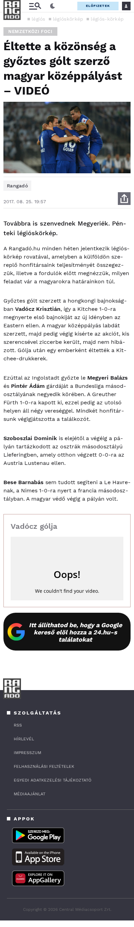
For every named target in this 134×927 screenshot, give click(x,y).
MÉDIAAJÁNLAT (29, 794)
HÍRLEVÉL (24, 739)
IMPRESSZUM (27, 752)
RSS (18, 725)
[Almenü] (35, 6)
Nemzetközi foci (30, 31)
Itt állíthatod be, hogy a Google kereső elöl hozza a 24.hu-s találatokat (75, 632)
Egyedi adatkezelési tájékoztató (52, 780)
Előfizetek (98, 6)
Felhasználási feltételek (44, 766)
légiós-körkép (107, 19)
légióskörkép (68, 19)
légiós (38, 19)
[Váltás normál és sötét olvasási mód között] (52, 6)
